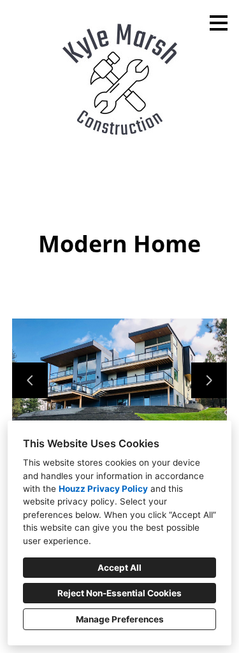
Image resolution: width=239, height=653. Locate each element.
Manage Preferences (120, 619)
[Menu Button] (218, 23)
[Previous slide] (30, 380)
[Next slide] (209, 380)
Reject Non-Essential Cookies (119, 593)
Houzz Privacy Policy (103, 489)
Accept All (119, 568)
